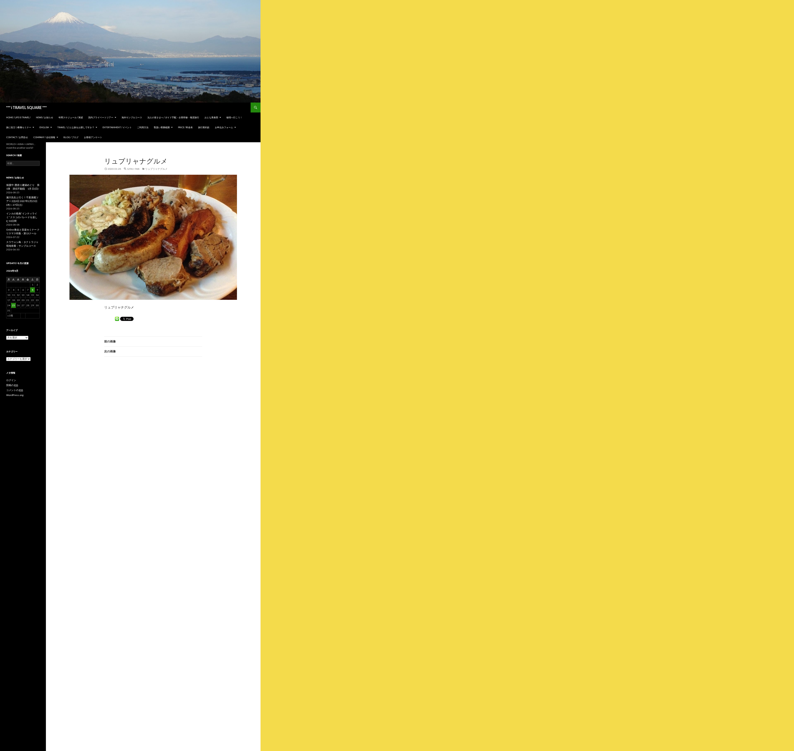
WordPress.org (14, 395)
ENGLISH (44, 127)
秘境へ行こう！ (234, 117)
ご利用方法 (142, 127)
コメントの (14, 390)
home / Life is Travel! (18, 117)
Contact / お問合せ (17, 137)
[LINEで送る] (117, 319)
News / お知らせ (44, 117)
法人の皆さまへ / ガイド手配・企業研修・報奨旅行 (173, 117)
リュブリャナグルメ (156, 168)
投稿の (12, 385)
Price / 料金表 (185, 127)
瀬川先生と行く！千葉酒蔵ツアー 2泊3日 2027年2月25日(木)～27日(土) (22, 201)
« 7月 (10, 315)
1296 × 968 (133, 168)
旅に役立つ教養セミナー (18, 127)
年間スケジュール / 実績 (71, 117)
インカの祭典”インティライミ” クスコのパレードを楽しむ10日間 (21, 217)
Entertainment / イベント (117, 127)
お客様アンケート (93, 137)
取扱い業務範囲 (162, 127)
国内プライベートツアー (100, 117)
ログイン (11, 380)
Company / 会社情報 (44, 137)
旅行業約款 (203, 127)
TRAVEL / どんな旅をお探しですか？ (75, 127)
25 (13, 305)
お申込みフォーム (224, 127)
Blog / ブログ (71, 137)
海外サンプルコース (132, 117)
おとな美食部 (211, 117)
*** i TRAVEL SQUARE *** (26, 107)
